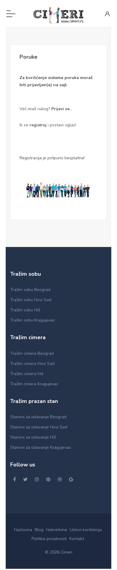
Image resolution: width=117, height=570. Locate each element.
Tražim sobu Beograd (30, 289)
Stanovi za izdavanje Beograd (38, 417)
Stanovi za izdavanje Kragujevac (40, 447)
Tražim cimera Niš (27, 374)
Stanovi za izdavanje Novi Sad (38, 427)
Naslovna (23, 530)
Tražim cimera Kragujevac (34, 384)
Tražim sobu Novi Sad (30, 300)
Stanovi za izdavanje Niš (33, 437)
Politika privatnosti (49, 539)
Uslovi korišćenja (86, 530)
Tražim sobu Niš (25, 310)
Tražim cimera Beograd (32, 353)
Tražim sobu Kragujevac (32, 320)
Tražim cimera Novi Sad (32, 363)
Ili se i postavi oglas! (48, 125)
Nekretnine (56, 530)
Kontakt (76, 539)
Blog (39, 530)
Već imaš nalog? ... (46, 109)
